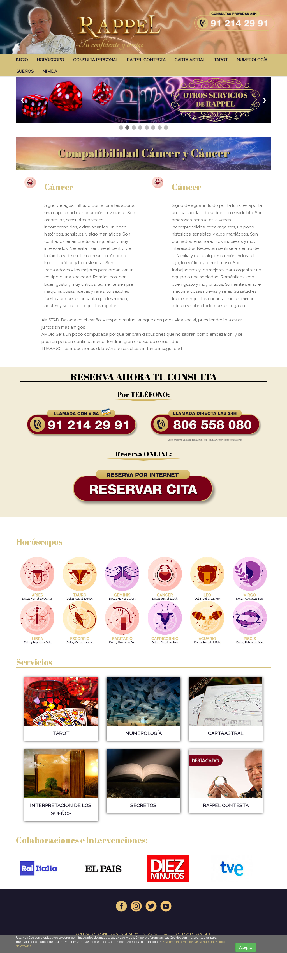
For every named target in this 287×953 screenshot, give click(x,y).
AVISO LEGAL (159, 934)
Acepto (245, 947)
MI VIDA (50, 71)
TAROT (221, 59)
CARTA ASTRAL (190, 59)
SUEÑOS (25, 71)
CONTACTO (85, 934)
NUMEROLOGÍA (252, 59)
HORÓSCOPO (50, 59)
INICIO (22, 59)
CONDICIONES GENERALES (121, 934)
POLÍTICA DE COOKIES (192, 934)
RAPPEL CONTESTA (146, 59)
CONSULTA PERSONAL (95, 59)
